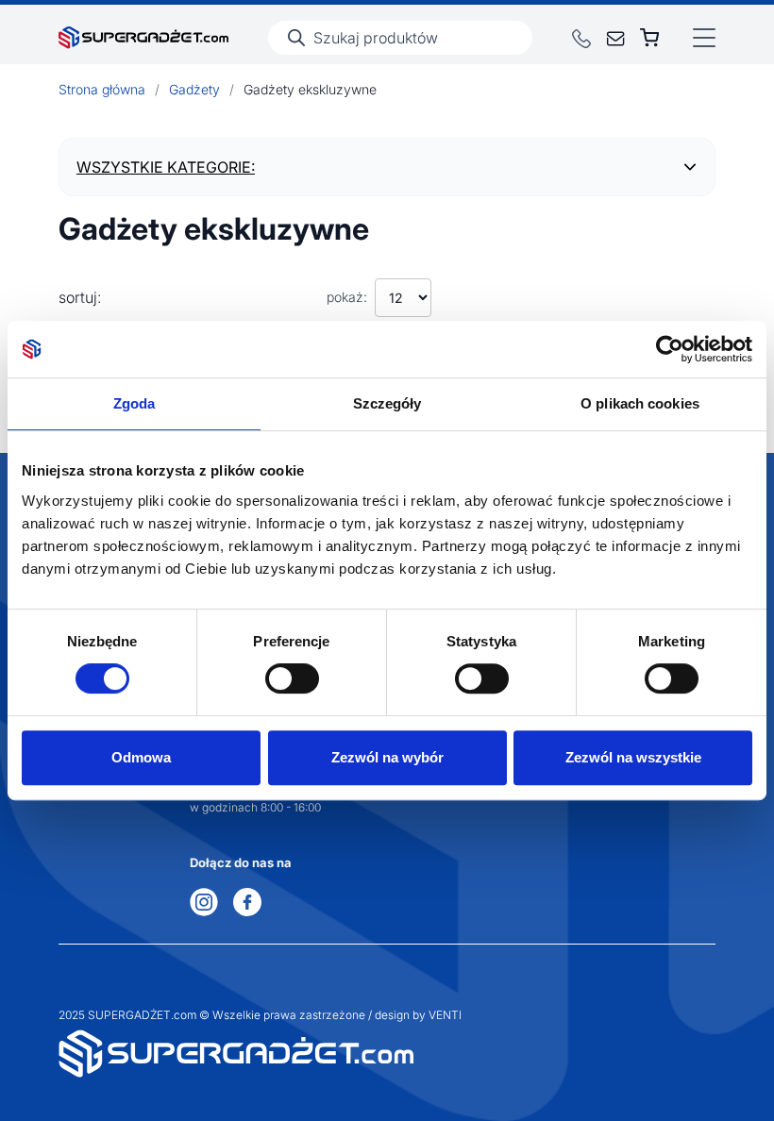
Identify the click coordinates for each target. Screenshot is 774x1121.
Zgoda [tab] (134, 403)
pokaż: (347, 297)
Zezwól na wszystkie (633, 757)
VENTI (445, 1015)
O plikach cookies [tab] (639, 403)
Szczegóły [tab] (387, 403)
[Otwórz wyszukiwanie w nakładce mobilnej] (400, 38)
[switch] (292, 678)
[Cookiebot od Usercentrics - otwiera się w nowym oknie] (669, 349)
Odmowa (141, 757)
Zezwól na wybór (387, 757)
